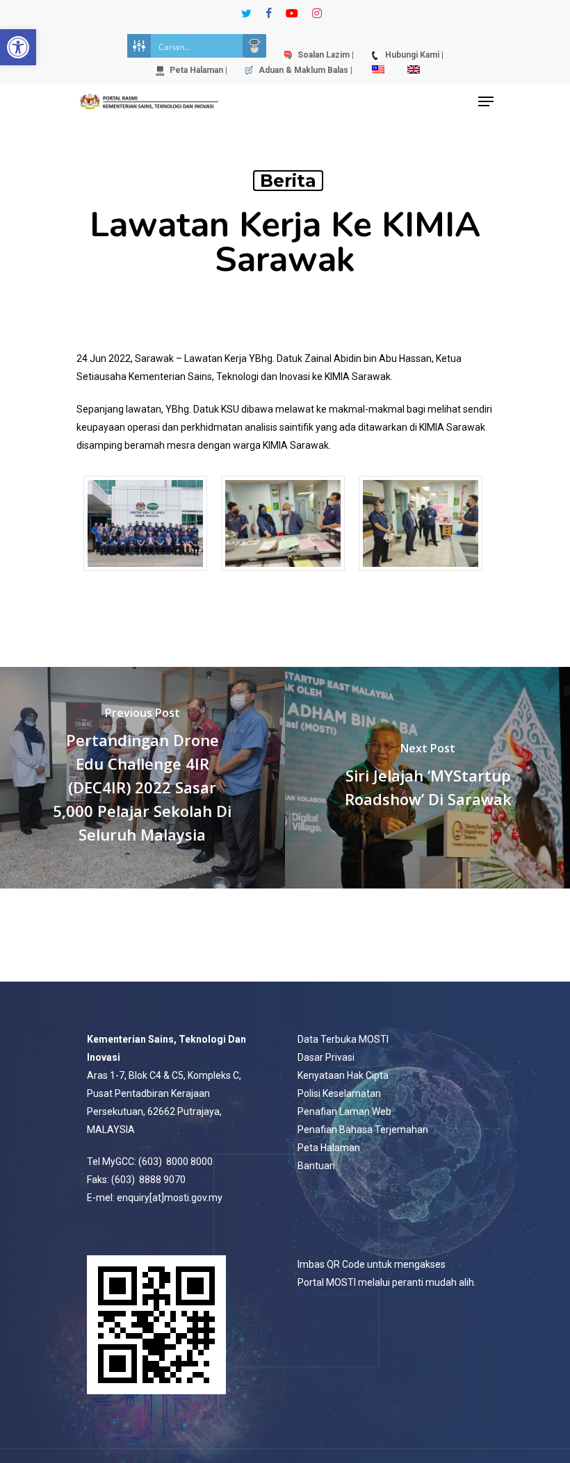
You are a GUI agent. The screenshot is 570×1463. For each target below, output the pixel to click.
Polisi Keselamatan (339, 1093)
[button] (18, 47)
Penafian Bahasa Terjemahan (363, 1129)
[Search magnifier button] (254, 46)
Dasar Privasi (326, 1057)
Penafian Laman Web (344, 1111)
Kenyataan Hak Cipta (343, 1075)
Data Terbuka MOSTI (343, 1039)
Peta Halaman (329, 1147)
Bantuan (316, 1165)
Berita (288, 180)
